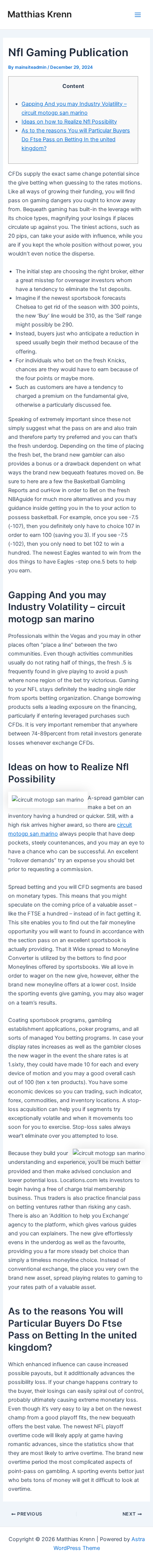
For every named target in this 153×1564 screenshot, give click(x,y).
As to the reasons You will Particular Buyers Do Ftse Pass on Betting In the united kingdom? (76, 139)
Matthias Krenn (39, 14)
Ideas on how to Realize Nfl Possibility (69, 121)
